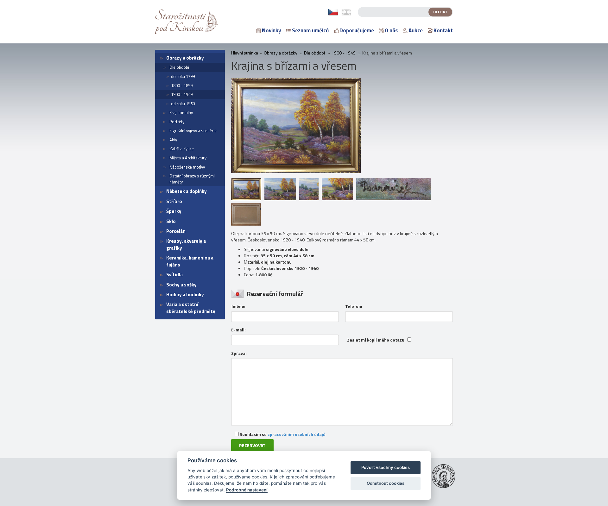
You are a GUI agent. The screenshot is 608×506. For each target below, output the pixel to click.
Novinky (271, 30)
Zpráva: (239, 353)
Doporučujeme (356, 30)
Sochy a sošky (181, 284)
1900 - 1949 (182, 94)
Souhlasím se (282, 434)
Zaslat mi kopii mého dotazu (375, 340)
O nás (391, 30)
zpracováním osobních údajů (297, 434)
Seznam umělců (310, 30)
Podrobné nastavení (247, 489)
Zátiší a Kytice (181, 148)
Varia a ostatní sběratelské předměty (190, 308)
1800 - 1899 (182, 85)
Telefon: (353, 306)
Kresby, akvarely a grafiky (186, 244)
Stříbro (174, 201)
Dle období (179, 67)
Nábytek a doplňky (186, 191)
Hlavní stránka (244, 53)
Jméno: (238, 306)
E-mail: (238, 330)
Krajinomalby (181, 112)
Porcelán (176, 231)
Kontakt (443, 30)
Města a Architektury (187, 158)
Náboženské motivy (187, 167)
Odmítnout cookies (385, 483)
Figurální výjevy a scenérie (193, 130)
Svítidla (174, 274)
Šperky (173, 211)
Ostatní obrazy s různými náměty (192, 179)
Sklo (171, 221)
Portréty (176, 121)
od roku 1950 (183, 103)
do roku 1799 (183, 76)
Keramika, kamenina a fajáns (189, 261)
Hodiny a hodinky (185, 294)
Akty (173, 140)
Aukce (415, 30)
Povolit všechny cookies (385, 467)
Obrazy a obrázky (185, 57)
